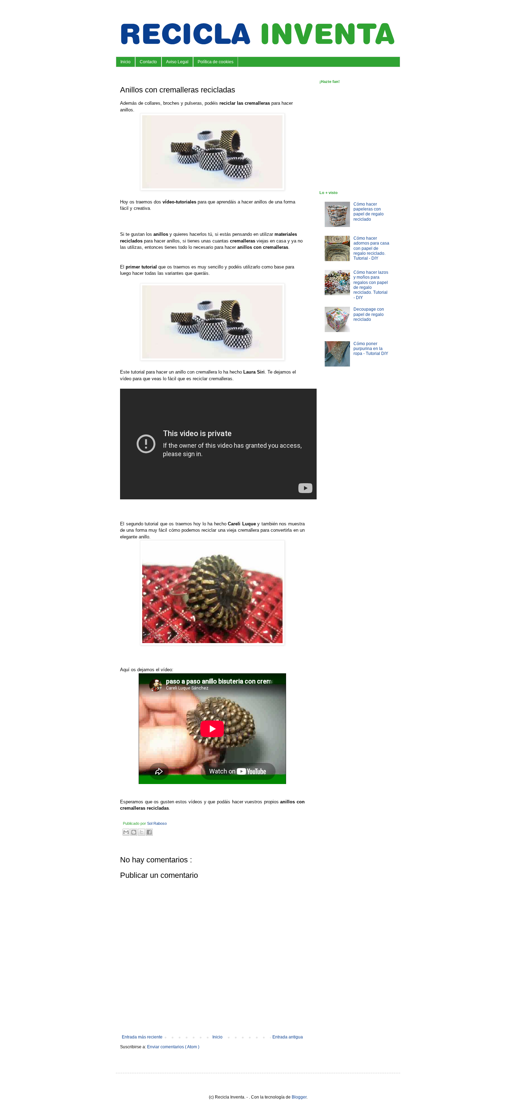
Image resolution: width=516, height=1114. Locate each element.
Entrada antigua (287, 1037)
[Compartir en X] (141, 832)
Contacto (148, 61)
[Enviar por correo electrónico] (126, 832)
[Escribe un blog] (133, 832)
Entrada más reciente (142, 1037)
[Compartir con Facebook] (149, 832)
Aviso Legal (177, 61)
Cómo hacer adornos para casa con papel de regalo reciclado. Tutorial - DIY (371, 248)
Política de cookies (215, 61)
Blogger (299, 1097)
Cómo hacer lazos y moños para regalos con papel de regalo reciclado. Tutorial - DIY (370, 285)
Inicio (125, 61)
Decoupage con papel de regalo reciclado (368, 314)
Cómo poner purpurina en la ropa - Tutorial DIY (370, 348)
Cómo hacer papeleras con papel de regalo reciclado (368, 212)
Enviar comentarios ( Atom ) (173, 1046)
